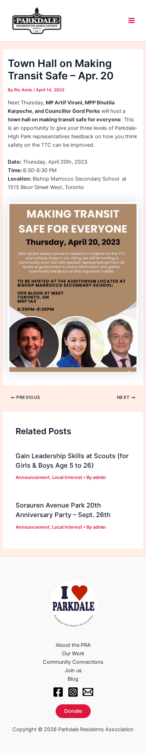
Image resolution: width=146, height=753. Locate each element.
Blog (73, 679)
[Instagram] (73, 692)
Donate (73, 711)
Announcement (33, 477)
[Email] (88, 692)
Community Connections (73, 662)
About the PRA (73, 645)
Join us (73, 670)
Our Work (73, 653)
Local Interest (67, 477)
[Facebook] (58, 692)
